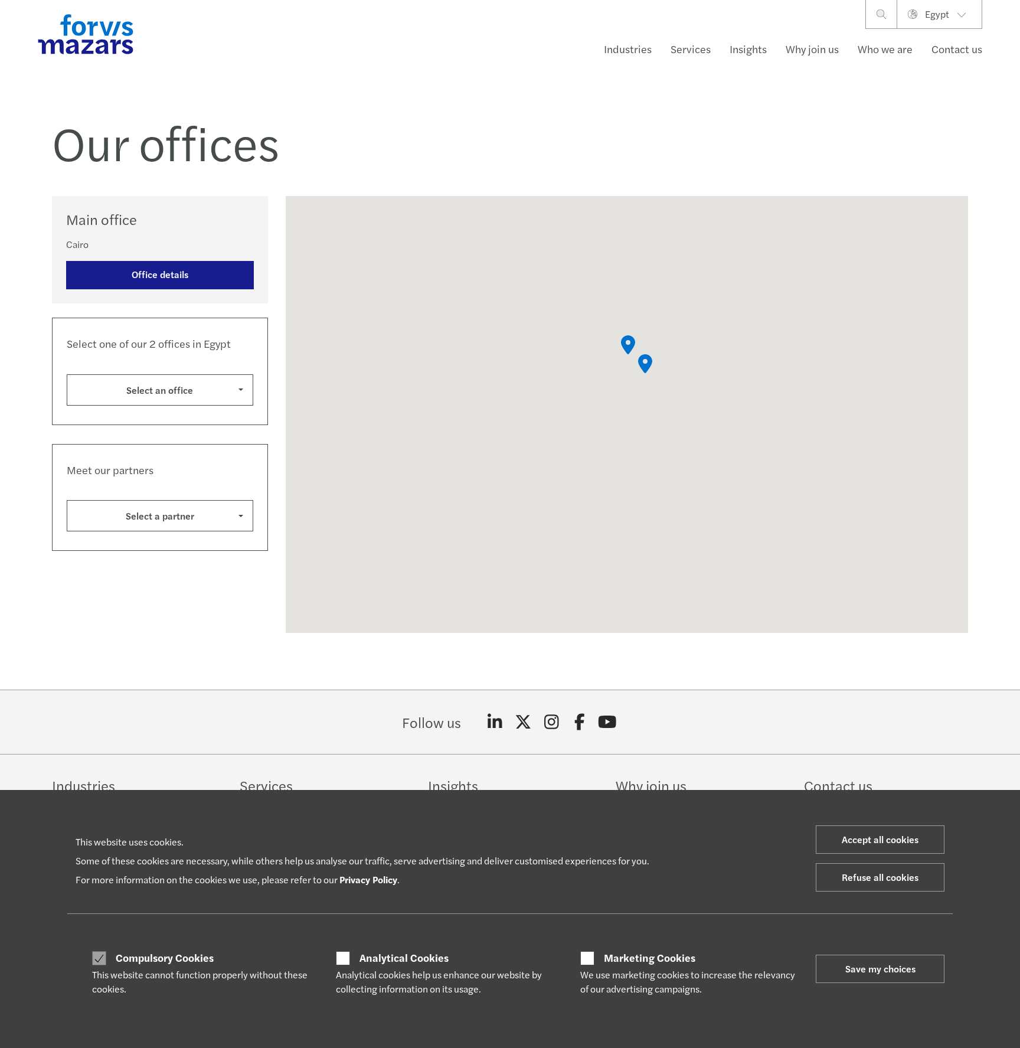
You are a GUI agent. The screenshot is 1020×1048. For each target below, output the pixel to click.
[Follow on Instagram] (551, 722)
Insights (748, 48)
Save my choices (880, 968)
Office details (160, 274)
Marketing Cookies (649, 957)
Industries (628, 48)
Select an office (159, 390)
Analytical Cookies (404, 957)
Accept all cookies (880, 839)
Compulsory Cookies (165, 957)
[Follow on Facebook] (579, 722)
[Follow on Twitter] (523, 722)
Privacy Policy (368, 879)
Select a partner (160, 516)
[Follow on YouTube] (607, 722)
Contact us (956, 48)
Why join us (812, 48)
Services (691, 48)
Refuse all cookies (880, 877)
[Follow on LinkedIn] (495, 722)
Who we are (885, 48)
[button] (628, 344)
